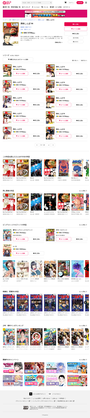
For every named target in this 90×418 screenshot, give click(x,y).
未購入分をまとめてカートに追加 (19, 59)
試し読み (76, 33)
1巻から (76, 60)
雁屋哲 (22, 27)
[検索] (50, 2)
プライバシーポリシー (23, 401)
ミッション (37, 7)
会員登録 (80, 2)
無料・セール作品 (57, 7)
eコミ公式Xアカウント (38, 394)
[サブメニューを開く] (86, 2)
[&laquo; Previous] (37, 145)
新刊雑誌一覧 (16, 7)
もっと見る (82, 190)
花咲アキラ (28, 27)
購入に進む (76, 24)
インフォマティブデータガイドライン (42, 401)
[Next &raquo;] (53, 145)
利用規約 (61, 398)
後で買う (76, 41)
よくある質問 (37, 398)
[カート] (65, 2)
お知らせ (54, 398)
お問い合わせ (46, 398)
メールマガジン (56, 394)
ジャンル (45, 7)
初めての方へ (27, 398)
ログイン (71, 2)
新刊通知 (76, 38)
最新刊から (84, 60)
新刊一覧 (7, 7)
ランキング (27, 7)
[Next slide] (85, 167)
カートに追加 (76, 29)
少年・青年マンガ (25, 29)
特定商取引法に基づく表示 (65, 401)
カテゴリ (65, 7)
